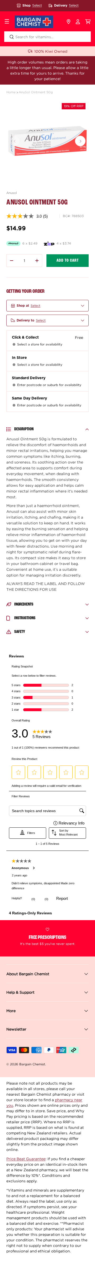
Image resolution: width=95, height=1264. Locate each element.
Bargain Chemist (32, 1064)
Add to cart (67, 260)
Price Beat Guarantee (25, 1159)
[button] (88, 22)
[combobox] (47, 36)
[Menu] (7, 22)
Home (11, 92)
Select (37, 5)
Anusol (11, 192)
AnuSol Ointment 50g (36, 92)
